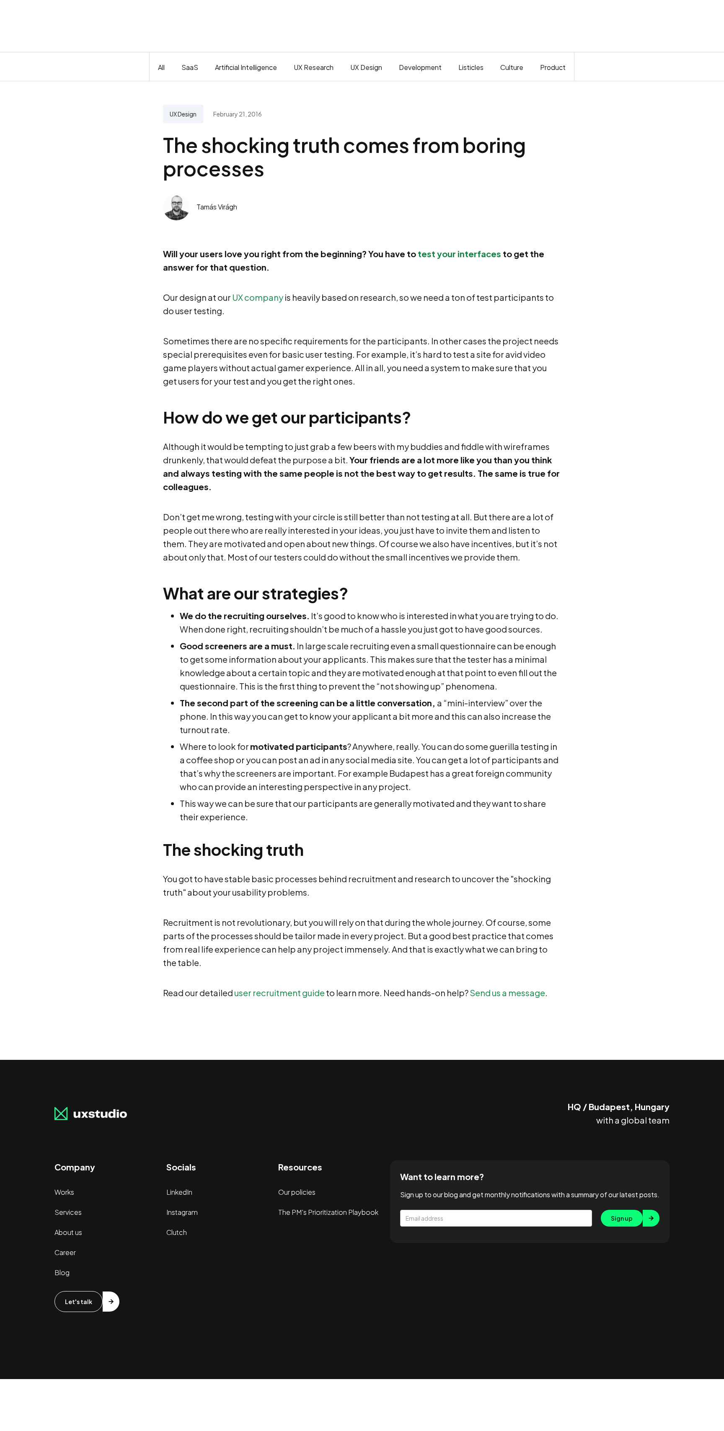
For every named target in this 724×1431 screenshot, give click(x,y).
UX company (257, 297)
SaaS (189, 67)
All (161, 67)
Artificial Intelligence (246, 67)
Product (553, 67)
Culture (511, 67)
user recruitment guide (279, 992)
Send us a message (507, 992)
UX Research (314, 67)
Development (420, 67)
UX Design (366, 67)
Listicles (471, 67)
